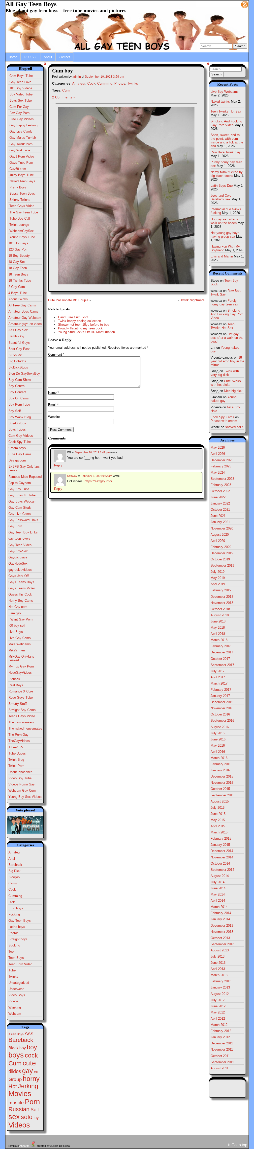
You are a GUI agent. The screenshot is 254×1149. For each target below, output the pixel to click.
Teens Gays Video (21, 716)
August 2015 (220, 801)
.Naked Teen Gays (21, 181)
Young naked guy (223, 399)
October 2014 (220, 863)
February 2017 (221, 689)
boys (16, 1055)
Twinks (13, 976)
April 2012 (218, 1018)
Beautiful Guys (19, 343)
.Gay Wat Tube (19, 150)
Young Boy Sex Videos (25, 797)
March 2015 (219, 832)
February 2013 (221, 981)
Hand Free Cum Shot (73, 317)
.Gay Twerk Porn (20, 144)
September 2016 (222, 720)
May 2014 (218, 894)
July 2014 (217, 882)
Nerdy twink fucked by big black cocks (227, 174)
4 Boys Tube (17, 293)
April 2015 (218, 826)
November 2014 (222, 857)
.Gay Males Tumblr (22, 137)
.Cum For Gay (18, 107)
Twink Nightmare (192, 300)
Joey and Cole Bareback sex (221, 197)
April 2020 (218, 541)
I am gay (14, 613)
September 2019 (222, 565)
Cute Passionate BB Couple (68, 300)
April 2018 (218, 634)
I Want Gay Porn (20, 619)
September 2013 (222, 944)
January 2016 (220, 770)
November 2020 (222, 528)
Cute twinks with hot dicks (226, 383)
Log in (232, 4)
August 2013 (220, 950)
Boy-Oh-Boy (17, 423)
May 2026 (218, 447)
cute (29, 1063)
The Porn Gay (18, 734)
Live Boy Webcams (225, 91)
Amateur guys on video (25, 324)
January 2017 (220, 696)
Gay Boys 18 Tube (21, 495)
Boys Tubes (17, 429)
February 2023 (221, 485)
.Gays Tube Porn (20, 162)
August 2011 (219, 1068)
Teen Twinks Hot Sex (226, 111)
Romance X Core (20, 691)
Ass (29, 1033)
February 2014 (221, 913)
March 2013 (219, 975)
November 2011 (222, 1049)
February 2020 (221, 547)
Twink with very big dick (225, 373)
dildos (14, 1071)
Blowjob (14, 877)
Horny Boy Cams (20, 600)
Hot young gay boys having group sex (225, 234)
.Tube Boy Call (19, 218)
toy (36, 1118)
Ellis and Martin (222, 256)
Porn (32, 1102)
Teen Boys (16, 958)
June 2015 (218, 814)
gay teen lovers (19, 538)
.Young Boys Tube (21, 237)
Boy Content (17, 392)
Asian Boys (16, 1034)
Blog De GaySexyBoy (24, 373)
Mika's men (16, 650)
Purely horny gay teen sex (224, 302)
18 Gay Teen (17, 268)
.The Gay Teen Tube (23, 212)
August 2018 (220, 615)
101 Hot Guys (18, 243)
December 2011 (222, 1043)
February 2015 (221, 838)
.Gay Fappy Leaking (22, 125)
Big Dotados (17, 361)
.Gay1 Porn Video (21, 156)
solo (26, 1116)
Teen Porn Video (20, 964)
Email (53, 405)
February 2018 (221, 646)
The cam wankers (21, 722)
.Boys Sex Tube (20, 100)
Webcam (14, 1013)
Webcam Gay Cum (22, 790)
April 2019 (218, 584)
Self (35, 1109)
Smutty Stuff (17, 704)
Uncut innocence (20, 772)
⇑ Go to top (237, 1145)
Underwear (16, 989)
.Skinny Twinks (19, 200)
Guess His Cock (20, 594)
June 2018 (218, 621)
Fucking (14, 914)
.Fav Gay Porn (19, 113)
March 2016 (219, 758)
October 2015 (220, 789)
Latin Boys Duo (222, 185)
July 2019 (217, 572)
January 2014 (220, 919)
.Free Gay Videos (21, 119)
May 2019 (218, 578)
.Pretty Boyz (17, 187)
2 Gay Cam (16, 287)
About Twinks (18, 299)
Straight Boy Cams (22, 710)
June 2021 (218, 516)
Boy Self (14, 411)
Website (54, 417)
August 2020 (220, 534)
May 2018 (218, 627)
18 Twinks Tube (19, 280)
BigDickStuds (18, 367)
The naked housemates (25, 728)
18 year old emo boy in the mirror (227, 361)
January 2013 (220, 987)
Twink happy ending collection (79, 321)
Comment (56, 354)
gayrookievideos (20, 570)
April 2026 (218, 454)
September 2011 (222, 1062)
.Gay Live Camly (20, 131)
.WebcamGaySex (21, 231)
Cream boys (17, 448)
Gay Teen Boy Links (23, 532)
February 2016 (221, 764)
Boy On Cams (18, 398)
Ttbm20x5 (15, 747)
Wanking (14, 1007)
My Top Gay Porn (21, 666)
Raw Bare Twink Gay (226, 152)
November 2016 (222, 708)
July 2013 (217, 956)
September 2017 (222, 665)
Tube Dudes (17, 753)
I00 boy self (16, 625)
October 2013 (220, 938)
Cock (12, 889)
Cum (15, 1063)
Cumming (15, 896)
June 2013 (218, 963)
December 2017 (222, 652)
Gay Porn (15, 526)
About (48, 57)
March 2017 (219, 683)
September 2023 (222, 479)
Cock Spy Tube (19, 442)
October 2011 (220, 1056)
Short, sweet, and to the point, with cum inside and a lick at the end (227, 140)
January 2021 (220, 522)
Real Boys (15, 685)
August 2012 (220, 994)
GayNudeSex (18, 563)
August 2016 (220, 727)
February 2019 (221, 590)
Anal (11, 858)
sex (14, 1117)
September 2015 (222, 795)
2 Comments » (63, 97)
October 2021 (220, 509)
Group (15, 1079)
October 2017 (220, 659)
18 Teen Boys (18, 274)
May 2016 (218, 745)
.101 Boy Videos (20, 88)
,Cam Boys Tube (20, 76)
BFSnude (15, 355)
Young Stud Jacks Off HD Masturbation (86, 332)
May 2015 (218, 820)
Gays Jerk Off (18, 576)
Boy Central (16, 386)
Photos (13, 933)
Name (53, 392)
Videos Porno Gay (21, 784)
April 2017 (218, 677)
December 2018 (222, 596)
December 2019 (222, 553)
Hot (12, 1086)
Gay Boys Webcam (22, 501)
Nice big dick (233, 391)
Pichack (14, 679)
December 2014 (222, 851)
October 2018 (220, 609)
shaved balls (234, 427)
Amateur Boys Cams (23, 311)
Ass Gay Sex (18, 330)
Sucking (14, 945)
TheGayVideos (19, 741)
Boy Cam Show (19, 380)
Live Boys (15, 632)
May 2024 (218, 472)
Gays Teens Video (21, 588)
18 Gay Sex (17, 262)
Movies (19, 1094)
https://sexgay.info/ (98, 481)
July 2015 (217, 807)
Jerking (28, 1086)
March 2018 (219, 640)
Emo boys (15, 908)
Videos (13, 1001)
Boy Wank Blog (19, 417)
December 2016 (222, 702)
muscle (16, 1102)
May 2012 (218, 1012)
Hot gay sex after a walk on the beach (224, 221)
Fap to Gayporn (19, 483)
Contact (64, 57)
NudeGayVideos (20, 672)
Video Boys (16, 995)
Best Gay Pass (19, 349)
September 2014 (222, 870)
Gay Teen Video (20, 545)
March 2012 (219, 1025)
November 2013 (222, 932)
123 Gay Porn (18, 249)
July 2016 (217, 733)
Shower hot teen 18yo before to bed (83, 324)
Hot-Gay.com (17, 607)
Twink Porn (16, 766)
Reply (58, 465)
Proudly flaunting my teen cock (80, 328)
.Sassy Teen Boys (21, 193)
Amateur (14, 852)
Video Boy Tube (20, 778)
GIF (36, 1072)
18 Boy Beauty (19, 255)
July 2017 (217, 671)
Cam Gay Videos (20, 435)
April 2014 (218, 900)
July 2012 (217, 1000)
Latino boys (16, 927)
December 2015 (222, 776)
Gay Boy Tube (18, 489)
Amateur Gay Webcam (24, 318)
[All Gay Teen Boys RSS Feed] (245, 4)
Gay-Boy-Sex (18, 551)
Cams (12, 883)
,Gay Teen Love (19, 82)
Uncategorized (18, 983)
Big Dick (14, 871)
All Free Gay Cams (22, 305)
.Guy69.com (17, 169)
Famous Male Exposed (25, 477)
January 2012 (220, 1037)
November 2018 (222, 603)
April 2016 (218, 752)
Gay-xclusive (17, 557)
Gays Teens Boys (21, 582)
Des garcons (17, 460)
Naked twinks (220, 101)
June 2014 (218, 888)
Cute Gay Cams (20, 454)
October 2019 (220, 559)
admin (76, 76)
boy (32, 1047)
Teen (11, 951)
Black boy (17, 1048)
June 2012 (218, 1006)
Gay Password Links (23, 520)
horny (31, 1078)
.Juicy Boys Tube (21, 175)
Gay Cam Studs (20, 507)
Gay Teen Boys (19, 920)
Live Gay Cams (19, 638)
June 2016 (218, 739)
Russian (19, 1109)
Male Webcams (19, 644)
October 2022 (220, 491)
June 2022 (218, 497)
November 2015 (222, 782)
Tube (12, 970)
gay (27, 1071)
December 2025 (222, 460)
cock (31, 1055)
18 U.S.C (30, 57)
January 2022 (220, 503)
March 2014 (219, 907)
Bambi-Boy (16, 336)
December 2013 (222, 925)
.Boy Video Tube (20, 94)
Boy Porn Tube (19, 404)
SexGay (72, 475)
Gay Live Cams (19, 514)
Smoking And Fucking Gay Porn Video (226, 123)
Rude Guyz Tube (20, 697)
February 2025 (221, 466)
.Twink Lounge (18, 225)
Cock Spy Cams (222, 417)
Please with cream (224, 421)
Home (13, 57)
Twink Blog (16, 759)
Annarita (24, 1145)
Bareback (15, 865)
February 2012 (221, 1031)
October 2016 (220, 714)
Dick (11, 902)
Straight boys (18, 939)
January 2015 (220, 845)
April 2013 (218, 969)
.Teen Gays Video (21, 206)
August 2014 (220, 876)
